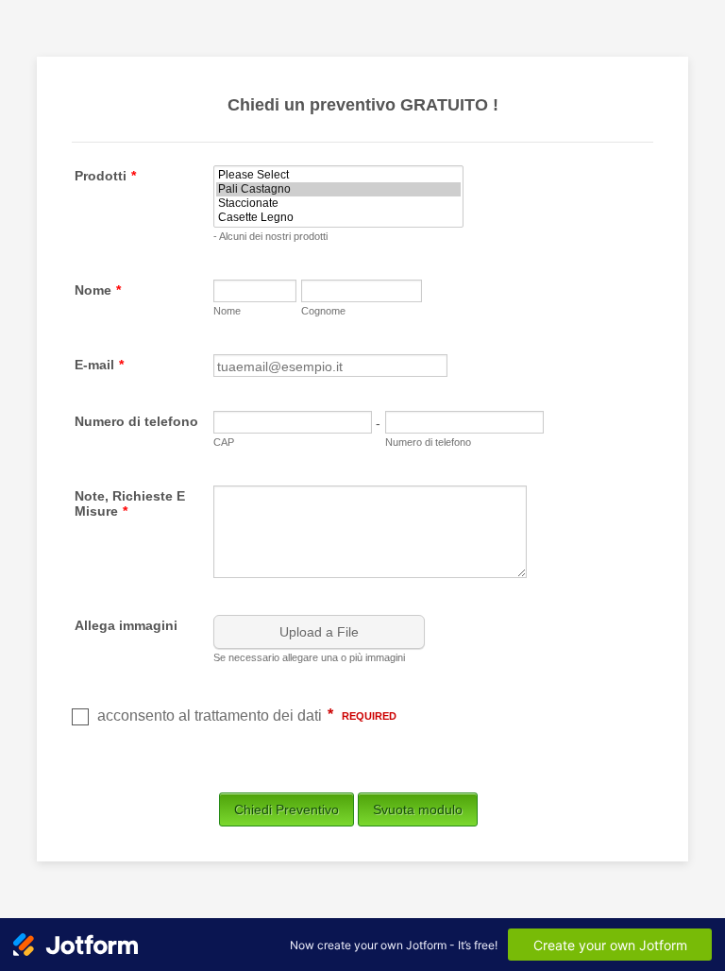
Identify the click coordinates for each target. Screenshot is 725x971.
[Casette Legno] (338, 218)
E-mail (99, 364)
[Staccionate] (338, 203)
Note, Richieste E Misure (130, 503)
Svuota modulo (418, 809)
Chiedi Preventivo (286, 809)
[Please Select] (338, 175)
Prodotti (105, 175)
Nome (98, 290)
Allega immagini (126, 625)
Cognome (323, 310)
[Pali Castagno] (338, 189)
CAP (223, 442)
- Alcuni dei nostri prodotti (270, 236)
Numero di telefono (136, 421)
